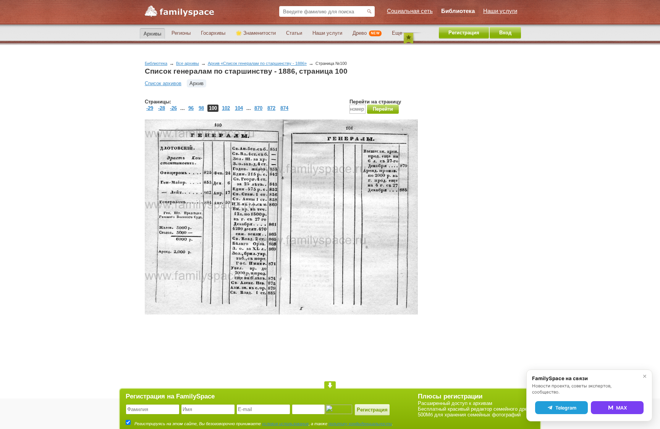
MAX (621, 408)
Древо (366, 33)
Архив (196, 83)
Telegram (565, 408)
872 (271, 108)
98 (201, 108)
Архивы (152, 34)
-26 (173, 108)
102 (226, 108)
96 (191, 108)
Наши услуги (327, 33)
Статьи (294, 33)
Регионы (181, 33)
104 (239, 108)
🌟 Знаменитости (256, 33)
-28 (161, 108)
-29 (149, 108)
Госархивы (213, 33)
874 (284, 108)
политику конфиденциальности (360, 423)
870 (258, 108)
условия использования (285, 423)
